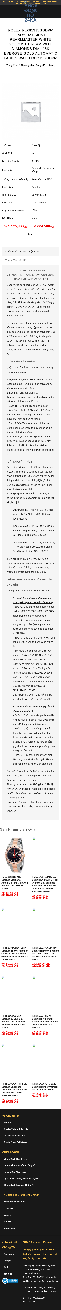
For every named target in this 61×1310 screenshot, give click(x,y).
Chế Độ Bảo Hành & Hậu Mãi (22, 251)
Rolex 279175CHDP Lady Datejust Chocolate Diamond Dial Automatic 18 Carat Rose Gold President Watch (14, 1090)
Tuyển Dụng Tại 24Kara (15, 1142)
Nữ (33, 153)
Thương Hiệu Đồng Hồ (33, 65)
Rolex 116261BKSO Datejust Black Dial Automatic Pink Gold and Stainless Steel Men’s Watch (14, 883)
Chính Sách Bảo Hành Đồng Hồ (19, 1165)
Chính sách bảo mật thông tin (19, 1185)
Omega (7, 1215)
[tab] (30, 251)
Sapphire (36, 187)
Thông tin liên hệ (16, 260)
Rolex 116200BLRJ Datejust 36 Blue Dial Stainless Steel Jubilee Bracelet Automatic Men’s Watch (14, 1022)
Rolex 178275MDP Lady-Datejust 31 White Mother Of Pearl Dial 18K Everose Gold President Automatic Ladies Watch (14, 953)
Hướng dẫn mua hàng (15, 1172)
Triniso (7, 1221)
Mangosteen (10, 1228)
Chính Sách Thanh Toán (16, 1159)
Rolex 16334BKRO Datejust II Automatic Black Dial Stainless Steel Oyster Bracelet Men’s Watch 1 (45, 1022)
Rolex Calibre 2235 (42, 179)
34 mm (35, 160)
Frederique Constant (14, 1201)
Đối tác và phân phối (14, 1135)
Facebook (9, 1254)
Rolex (51, 65)
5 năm (35, 218)
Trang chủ (11, 65)
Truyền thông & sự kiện (16, 1129)
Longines (8, 1208)
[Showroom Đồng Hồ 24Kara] (30, 11)
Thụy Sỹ (36, 145)
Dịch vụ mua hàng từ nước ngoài (21, 1178)
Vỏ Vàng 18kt (39, 195)
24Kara (7, 1122)
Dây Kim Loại (39, 202)
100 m (35, 210)
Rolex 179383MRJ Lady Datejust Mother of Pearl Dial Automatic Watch (45, 1087)
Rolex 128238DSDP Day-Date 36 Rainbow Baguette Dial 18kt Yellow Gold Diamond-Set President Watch (45, 953)
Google (7, 1260)
